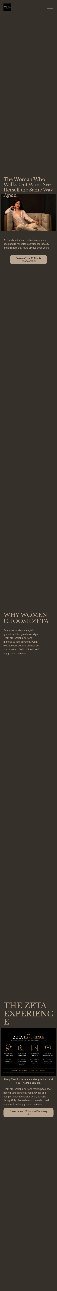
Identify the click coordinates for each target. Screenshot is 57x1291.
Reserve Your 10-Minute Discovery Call (28, 259)
